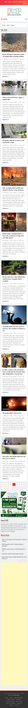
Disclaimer (19, 703)
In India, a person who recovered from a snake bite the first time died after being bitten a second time (14, 372)
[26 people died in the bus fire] (14, 404)
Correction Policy (10, 701)
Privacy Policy (19, 701)
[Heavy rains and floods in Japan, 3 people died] (14, 88)
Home (6, 1)
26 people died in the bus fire (12, 413)
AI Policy (18, 699)
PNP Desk (6, 59)
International (6, 50)
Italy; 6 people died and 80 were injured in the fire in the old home (13, 189)
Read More (5, 76)
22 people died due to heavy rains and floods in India (13, 141)
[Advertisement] (14, 624)
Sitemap (11, 705)
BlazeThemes (17, 695)
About (9, 1)
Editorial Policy (11, 699)
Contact (25, 3)
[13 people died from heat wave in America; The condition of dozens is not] (14, 314)
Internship (14, 1)
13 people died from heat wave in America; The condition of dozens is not (14, 329)
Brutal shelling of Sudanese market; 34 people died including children (14, 55)
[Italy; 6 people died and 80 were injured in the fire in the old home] (14, 176)
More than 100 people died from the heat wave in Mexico (14, 457)
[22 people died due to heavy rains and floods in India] (14, 131)
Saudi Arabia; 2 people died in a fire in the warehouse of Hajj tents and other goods (13, 236)
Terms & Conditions (10, 703)
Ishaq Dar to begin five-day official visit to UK (12, 554)
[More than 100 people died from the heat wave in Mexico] (14, 445)
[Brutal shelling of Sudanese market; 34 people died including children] (14, 42)
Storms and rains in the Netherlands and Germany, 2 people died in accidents (14, 279)
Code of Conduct (18, 698)
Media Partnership (22, 1)
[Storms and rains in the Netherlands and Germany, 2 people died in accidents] (14, 267)
